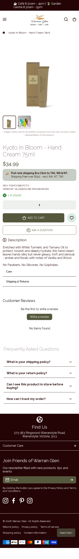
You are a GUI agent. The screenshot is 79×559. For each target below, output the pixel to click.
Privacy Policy (55, 487)
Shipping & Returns (17, 281)
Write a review (39, 317)
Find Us (39, 427)
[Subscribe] (71, 480)
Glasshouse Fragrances (32, 188)
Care (9, 271)
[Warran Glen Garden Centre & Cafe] (39, 19)
